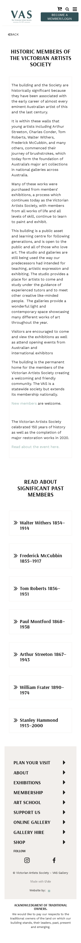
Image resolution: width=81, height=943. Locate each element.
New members (24, 403)
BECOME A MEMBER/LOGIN (59, 16)
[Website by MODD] (49, 890)
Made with (40, 881)
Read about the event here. (36, 447)
